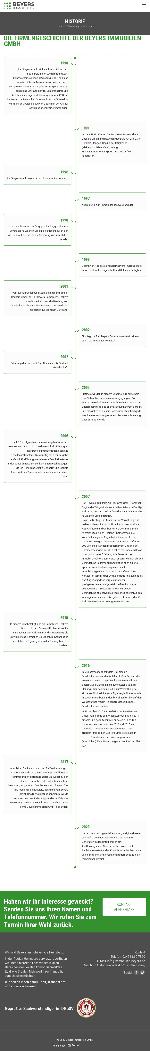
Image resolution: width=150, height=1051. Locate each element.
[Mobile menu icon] (143, 6)
